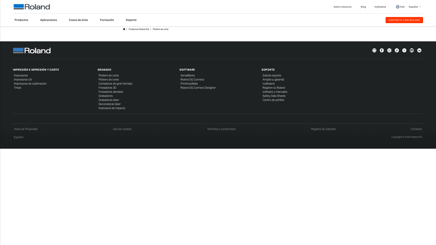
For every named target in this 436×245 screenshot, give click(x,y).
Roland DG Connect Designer (198, 87)
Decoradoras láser (110, 104)
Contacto (416, 129)
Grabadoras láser (109, 100)
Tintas (17, 87)
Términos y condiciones (221, 129)
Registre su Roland (274, 87)
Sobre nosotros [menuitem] (343, 6)
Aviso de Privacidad (25, 129)
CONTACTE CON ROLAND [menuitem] (404, 20)
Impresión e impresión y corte (36, 69)
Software (187, 69)
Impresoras (21, 75)
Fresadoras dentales (111, 92)
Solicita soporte (272, 75)
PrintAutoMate (189, 83)
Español (18, 137)
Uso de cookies (122, 129)
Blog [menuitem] (363, 6)
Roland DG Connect (192, 79)
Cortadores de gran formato (115, 83)
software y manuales (275, 92)
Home (124, 29)
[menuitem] (23, 20)
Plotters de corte (160, 29)
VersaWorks (188, 75)
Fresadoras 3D (107, 87)
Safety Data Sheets (274, 96)
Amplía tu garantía (273, 79)
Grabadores (106, 96)
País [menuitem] (402, 6)
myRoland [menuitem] (380, 6)
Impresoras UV (23, 79)
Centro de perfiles (273, 100)
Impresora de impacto (112, 108)
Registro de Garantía (323, 129)
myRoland (269, 83)
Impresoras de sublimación (30, 83)
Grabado (104, 69)
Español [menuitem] (413, 6)
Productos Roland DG (139, 29)
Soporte (268, 69)
